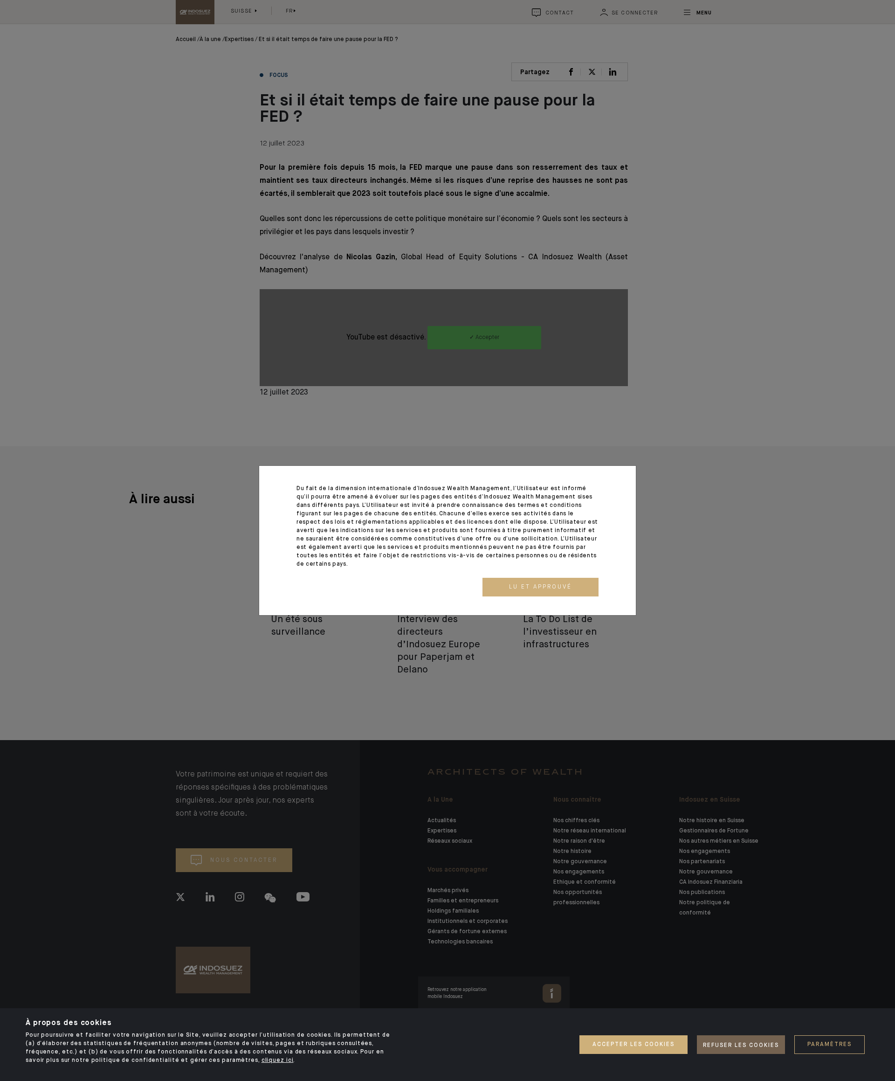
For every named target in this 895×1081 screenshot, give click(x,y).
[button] (540, 587)
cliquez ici (278, 1060)
